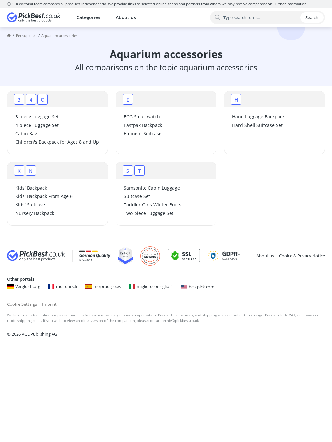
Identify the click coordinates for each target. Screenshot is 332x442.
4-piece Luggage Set (37, 125)
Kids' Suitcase (30, 205)
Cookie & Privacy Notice (302, 256)
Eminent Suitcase (142, 133)
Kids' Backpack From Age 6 (44, 196)
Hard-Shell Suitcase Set (257, 125)
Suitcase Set (137, 196)
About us (126, 17)
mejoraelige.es (107, 286)
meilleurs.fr (66, 286)
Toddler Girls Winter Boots (152, 205)
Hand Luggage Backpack (258, 117)
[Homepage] (9, 36)
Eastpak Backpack (143, 125)
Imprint (49, 304)
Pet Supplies (26, 35)
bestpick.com (201, 287)
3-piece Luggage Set (37, 117)
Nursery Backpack (34, 213)
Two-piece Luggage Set (148, 213)
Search (311, 17)
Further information (290, 3)
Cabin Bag (26, 133)
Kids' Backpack (31, 188)
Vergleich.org (27, 286)
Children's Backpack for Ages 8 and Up (57, 142)
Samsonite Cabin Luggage (152, 188)
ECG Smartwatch (142, 117)
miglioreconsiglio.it (155, 286)
